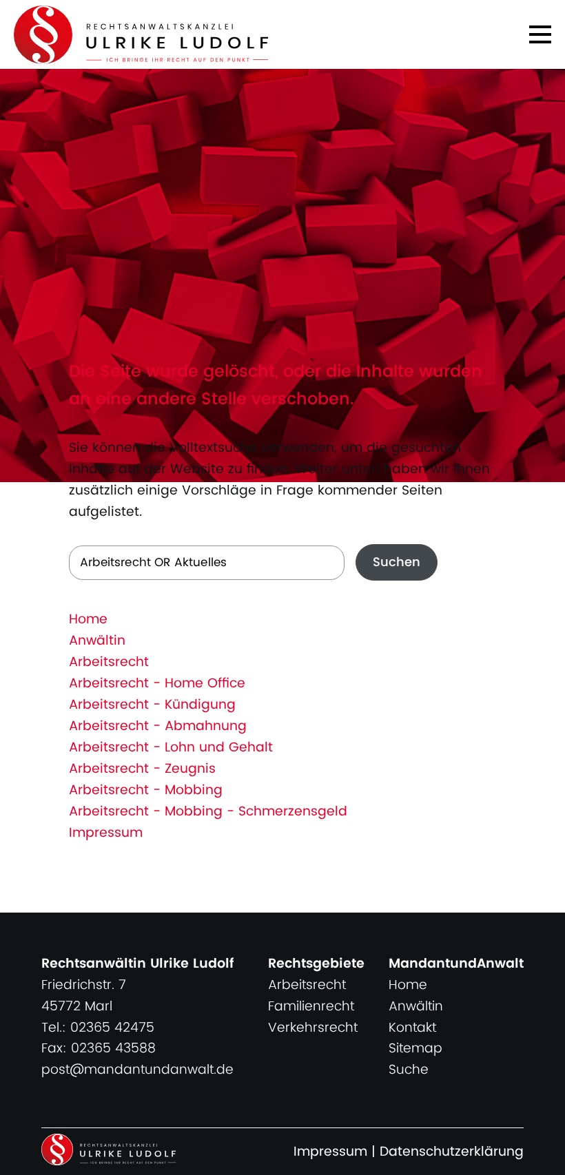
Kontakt (412, 1028)
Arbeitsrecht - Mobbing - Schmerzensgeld (208, 811)
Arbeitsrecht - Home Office (157, 683)
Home (88, 619)
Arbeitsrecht (109, 662)
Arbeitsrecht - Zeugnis (142, 769)
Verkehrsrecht (313, 1028)
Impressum (106, 833)
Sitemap (415, 1048)
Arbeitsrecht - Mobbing (146, 790)
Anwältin (97, 641)
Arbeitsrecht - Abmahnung (158, 726)
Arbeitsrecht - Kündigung (152, 705)
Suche (409, 1070)
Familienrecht (311, 1006)
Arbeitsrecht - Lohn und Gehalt (171, 747)
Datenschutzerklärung (452, 1152)
